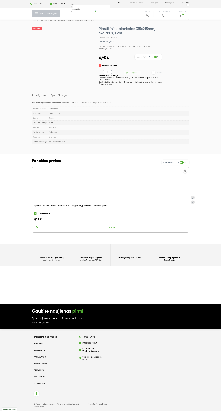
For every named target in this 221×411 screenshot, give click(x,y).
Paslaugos (154, 3)
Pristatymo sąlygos (105, 84)
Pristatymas (169, 3)
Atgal (187, 19)
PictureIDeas (101, 404)
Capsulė (35, 20)
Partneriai (39, 377)
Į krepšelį (134, 73)
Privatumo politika (64, 404)
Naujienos (39, 350)
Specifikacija (58, 95)
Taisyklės (39, 370)
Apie (120, 3)
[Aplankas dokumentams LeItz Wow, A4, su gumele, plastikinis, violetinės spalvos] (110, 199)
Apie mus (38, 344)
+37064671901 (38, 4)
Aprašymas (39, 95)
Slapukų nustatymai (9, 409)
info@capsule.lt (59, 4)
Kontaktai (185, 3)
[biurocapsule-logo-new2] (111, 14)
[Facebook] (188, 5)
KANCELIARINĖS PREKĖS (45, 337)
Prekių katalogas (48, 14)
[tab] (40, 95)
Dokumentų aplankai (48, 20)
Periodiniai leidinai (136, 3)
